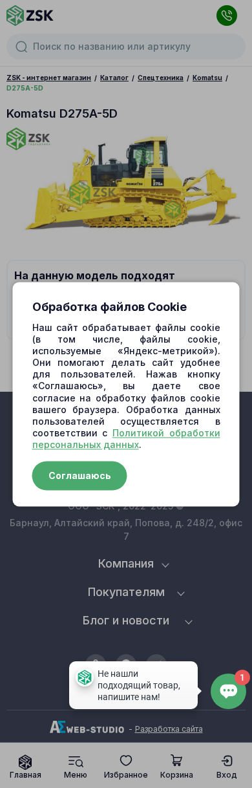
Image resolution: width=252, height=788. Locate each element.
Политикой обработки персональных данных (126, 439)
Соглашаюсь (79, 475)
